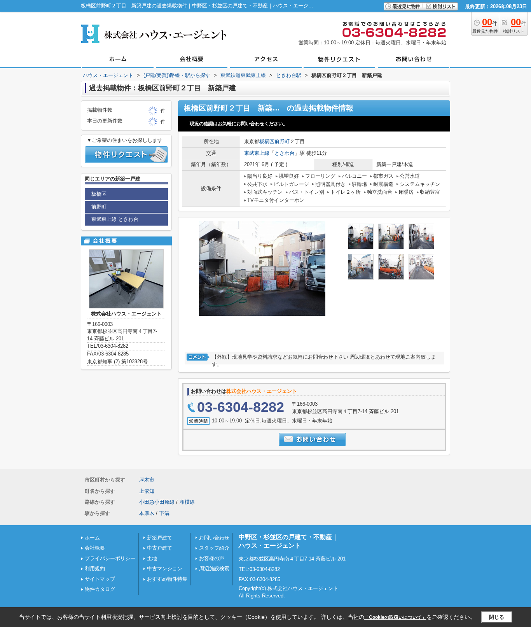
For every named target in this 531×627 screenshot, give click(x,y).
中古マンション (164, 568)
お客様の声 (211, 558)
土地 (152, 558)
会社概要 (95, 548)
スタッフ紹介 (214, 548)
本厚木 (146, 513)
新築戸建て (159, 538)
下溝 (164, 513)
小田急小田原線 (157, 502)
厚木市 (146, 480)
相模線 (187, 502)
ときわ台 (284, 153)
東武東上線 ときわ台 (114, 219)
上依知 (146, 491)
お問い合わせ (214, 538)
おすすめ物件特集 (167, 579)
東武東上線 (256, 153)
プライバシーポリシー (110, 558)
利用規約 (95, 568)
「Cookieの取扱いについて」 (395, 617)
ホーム (92, 538)
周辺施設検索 (214, 568)
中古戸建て (159, 548)
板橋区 (266, 141)
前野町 (282, 141)
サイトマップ (100, 579)
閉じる (496, 617)
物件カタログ (100, 589)
